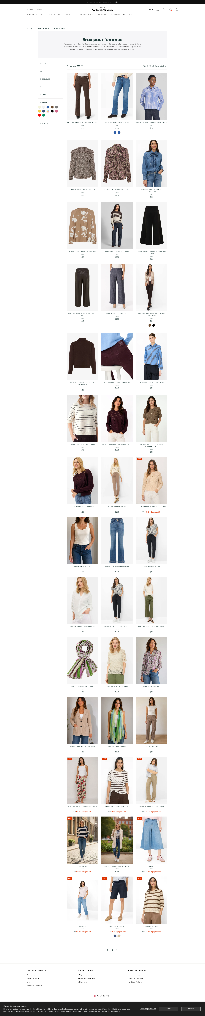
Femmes (30, 9)
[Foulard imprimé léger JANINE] (82, 660)
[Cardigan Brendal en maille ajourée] (151, 480)
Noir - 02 (153, 325)
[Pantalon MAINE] (151, 720)
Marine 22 (115, 935)
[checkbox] (39, 107)
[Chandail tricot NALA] (151, 900)
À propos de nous (134, 975)
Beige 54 (118, 935)
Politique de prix (83, 982)
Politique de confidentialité (110, 1011)
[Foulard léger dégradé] (117, 720)
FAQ (28, 982)
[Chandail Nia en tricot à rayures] (82, 418)
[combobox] (155, 66)
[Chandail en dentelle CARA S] (117, 660)
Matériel (44, 94)
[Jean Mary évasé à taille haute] (117, 96)
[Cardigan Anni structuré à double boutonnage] (82, 356)
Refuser (191, 1008)
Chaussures (102, 15)
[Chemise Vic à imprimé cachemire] (117, 163)
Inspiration (115, 15)
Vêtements (68, 15)
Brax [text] (82, 125)
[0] (170, 9)
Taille (42, 71)
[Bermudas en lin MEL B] (117, 900)
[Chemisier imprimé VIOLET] (151, 660)
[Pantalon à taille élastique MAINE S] (151, 600)
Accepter (168, 1008)
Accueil (30, 28)
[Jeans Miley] (82, 900)
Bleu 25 (118, 132)
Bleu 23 (115, 132)
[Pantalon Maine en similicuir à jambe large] (82, 287)
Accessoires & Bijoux (85, 15)
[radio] (78, 66)
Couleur (43, 102)
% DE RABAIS (45, 79)
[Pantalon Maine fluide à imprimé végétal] (82, 780)
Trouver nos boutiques (135, 978)
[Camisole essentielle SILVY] (82, 540)
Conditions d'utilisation (135, 982)
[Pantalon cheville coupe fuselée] (117, 600)
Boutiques (127, 15)
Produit (43, 63)
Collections (55, 15)
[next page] (126, 950)
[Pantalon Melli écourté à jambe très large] (151, 225)
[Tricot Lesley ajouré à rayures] (117, 225)
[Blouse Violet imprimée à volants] (82, 163)
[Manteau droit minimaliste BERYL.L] (117, 840)
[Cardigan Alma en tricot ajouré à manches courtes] (151, 418)
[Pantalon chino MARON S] (117, 480)
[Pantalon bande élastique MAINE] (151, 780)
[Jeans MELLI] (151, 840)
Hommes (40, 9)
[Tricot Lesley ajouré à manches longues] (117, 418)
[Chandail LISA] (82, 840)
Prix (42, 87)
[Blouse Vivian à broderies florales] (82, 225)
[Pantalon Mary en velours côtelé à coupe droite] (151, 287)
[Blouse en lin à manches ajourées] (82, 600)
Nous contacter (32, 975)
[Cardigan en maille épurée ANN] (82, 480)
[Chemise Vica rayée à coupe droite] (151, 356)
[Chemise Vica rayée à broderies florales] (151, 96)
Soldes (43, 15)
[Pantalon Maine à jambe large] (117, 287)
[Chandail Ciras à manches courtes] (117, 780)
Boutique (44, 123)
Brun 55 (149, 325)
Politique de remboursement (87, 975)
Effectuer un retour (33, 978)
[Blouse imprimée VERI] (151, 540)
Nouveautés (32, 15)
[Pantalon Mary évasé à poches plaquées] (82, 96)
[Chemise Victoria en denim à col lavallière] (151, 163)
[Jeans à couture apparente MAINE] (117, 540)
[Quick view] (96, 118)
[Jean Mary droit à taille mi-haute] (117, 356)
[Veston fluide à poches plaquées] (82, 720)
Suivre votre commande (34, 986)
